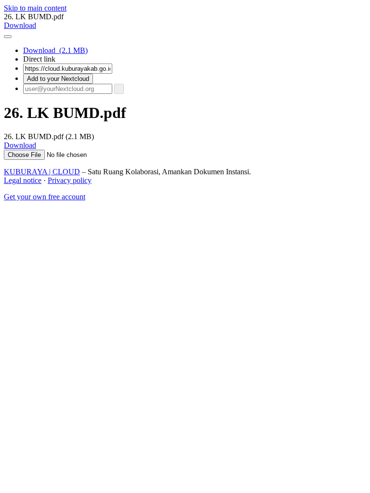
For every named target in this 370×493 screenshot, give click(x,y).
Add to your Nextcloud (58, 78)
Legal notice (22, 180)
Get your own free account (44, 197)
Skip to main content (35, 8)
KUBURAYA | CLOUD (42, 172)
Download (55, 50)
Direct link (39, 59)
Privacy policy (70, 180)
